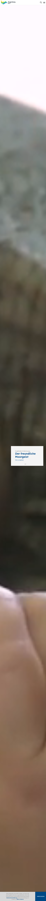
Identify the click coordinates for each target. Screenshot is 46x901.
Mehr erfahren (20, 899)
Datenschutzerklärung (11, 897)
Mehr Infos (17, 460)
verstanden (40, 896)
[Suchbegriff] (41, 2)
